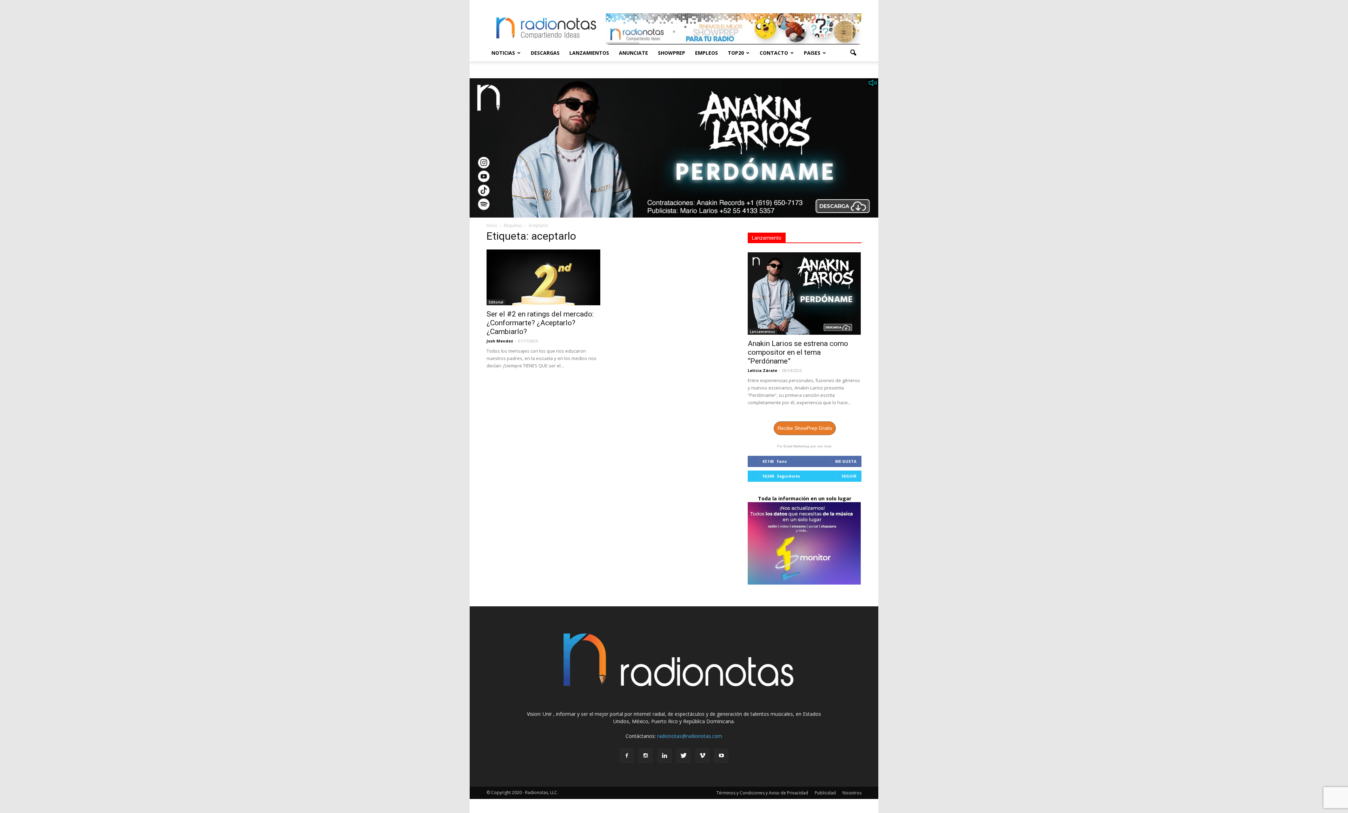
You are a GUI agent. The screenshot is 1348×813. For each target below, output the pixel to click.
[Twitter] (683, 756)
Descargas (545, 52)
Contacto (774, 52)
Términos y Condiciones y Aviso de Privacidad (762, 793)
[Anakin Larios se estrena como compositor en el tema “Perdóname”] (804, 293)
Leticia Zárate (762, 370)
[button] (853, 53)
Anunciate (633, 52)
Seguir (849, 476)
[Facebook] (627, 756)
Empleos (706, 52)
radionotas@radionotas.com (689, 736)
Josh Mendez (500, 341)
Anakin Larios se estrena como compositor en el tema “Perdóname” (798, 352)
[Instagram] (646, 756)
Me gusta (846, 461)
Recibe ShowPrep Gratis (805, 428)
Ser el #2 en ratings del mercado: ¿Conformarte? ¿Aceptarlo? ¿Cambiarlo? (540, 323)
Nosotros (851, 793)
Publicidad (825, 793)
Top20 (736, 52)
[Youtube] (721, 756)
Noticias (503, 52)
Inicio (492, 225)
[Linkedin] (665, 756)
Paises (812, 52)
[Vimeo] (702, 756)
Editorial (496, 302)
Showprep (671, 52)
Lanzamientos (589, 52)
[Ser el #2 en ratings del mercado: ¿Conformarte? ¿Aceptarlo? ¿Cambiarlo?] (543, 277)
